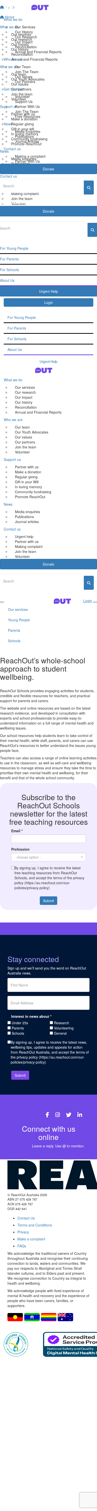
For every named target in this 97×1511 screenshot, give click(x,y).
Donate (48, 168)
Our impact (23, 397)
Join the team (25, 446)
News (8, 123)
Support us (12, 459)
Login (48, 302)
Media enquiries (27, 511)
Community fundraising (33, 491)
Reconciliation (26, 46)
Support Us (24, 101)
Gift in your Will (27, 481)
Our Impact (24, 41)
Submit (48, 900)
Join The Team (27, 71)
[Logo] (48, 7)
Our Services (25, 26)
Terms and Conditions (34, 1224)
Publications (24, 136)
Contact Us (26, 1218)
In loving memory (28, 486)
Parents (14, 630)
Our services (25, 387)
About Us (14, 349)
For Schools (16, 338)
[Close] (95, 602)
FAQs (21, 1245)
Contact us (12, 148)
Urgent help (24, 536)
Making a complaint (30, 156)
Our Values (23, 76)
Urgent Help (48, 361)
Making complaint (29, 546)
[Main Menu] (2, 602)
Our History (24, 31)
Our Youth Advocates (31, 432)
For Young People (21, 317)
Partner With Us (27, 106)
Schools (14, 640)
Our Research (26, 36)
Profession (20, 849)
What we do (13, 19)
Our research (25, 392)
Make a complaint (31, 1238)
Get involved (13, 89)
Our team (22, 427)
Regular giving (26, 476)
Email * (17, 830)
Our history (23, 402)
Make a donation (28, 471)
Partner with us (27, 466)
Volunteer (22, 96)
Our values (23, 437)
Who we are (13, 59)
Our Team (23, 66)
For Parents (16, 328)
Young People (19, 619)
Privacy (23, 1231)
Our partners (25, 441)
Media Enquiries (27, 131)
